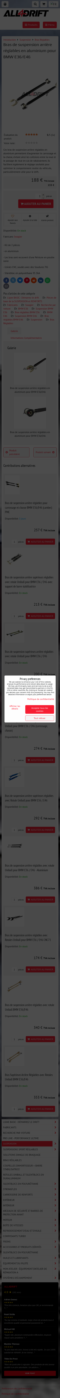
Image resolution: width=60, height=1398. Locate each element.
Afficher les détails (14, 707)
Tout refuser (39, 718)
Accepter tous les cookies (39, 709)
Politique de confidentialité (40, 699)
